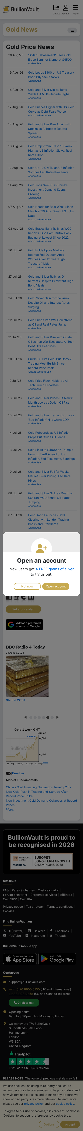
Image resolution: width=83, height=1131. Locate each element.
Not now (27, 586)
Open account (56, 586)
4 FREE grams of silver (55, 569)
